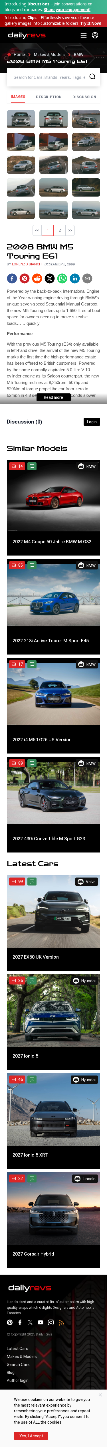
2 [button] (59, 230)
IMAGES (18, 97)
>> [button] (70, 230)
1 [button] (48, 230)
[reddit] (37, 278)
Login (92, 422)
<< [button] (37, 230)
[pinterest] (24, 278)
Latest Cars (17, 1348)
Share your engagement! (67, 9)
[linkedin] (75, 278)
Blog (11, 1372)
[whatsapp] (62, 278)
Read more (53, 397)
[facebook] (12, 278)
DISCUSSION (84, 97)
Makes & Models (49, 54)
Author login (18, 1380)
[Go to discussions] (32, 466)
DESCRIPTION (49, 97)
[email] (87, 278)
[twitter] (50, 278)
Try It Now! (90, 23)
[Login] (95, 35)
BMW (79, 54)
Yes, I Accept (31, 1436)
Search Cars (18, 1364)
